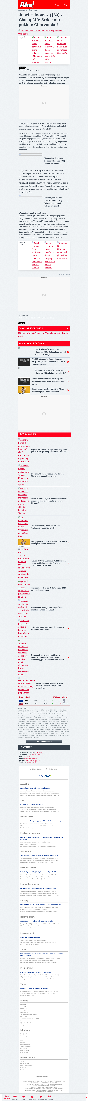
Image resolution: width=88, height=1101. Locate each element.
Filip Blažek (49, 714)
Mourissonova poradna (27, 972)
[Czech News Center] (48, 776)
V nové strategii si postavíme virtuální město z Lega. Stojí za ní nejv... (38, 876)
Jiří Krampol (21, 721)
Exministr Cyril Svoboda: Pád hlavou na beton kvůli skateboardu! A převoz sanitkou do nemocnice (48, 563)
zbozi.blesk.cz (24, 1012)
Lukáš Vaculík (51, 725)
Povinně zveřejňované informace (44, 1091)
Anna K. (32, 710)
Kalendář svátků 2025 (37, 788)
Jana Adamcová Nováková (26, 720)
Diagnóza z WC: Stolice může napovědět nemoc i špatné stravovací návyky (40, 958)
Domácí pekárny (41, 904)
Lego (21, 1040)
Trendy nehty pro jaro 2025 (38, 821)
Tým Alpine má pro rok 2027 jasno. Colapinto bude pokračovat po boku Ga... (40, 858)
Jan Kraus (65, 718)
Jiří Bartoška (64, 720)
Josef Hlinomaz (24, 318)
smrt (38, 318)
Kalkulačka (64, 704)
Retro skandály (49, 1099)
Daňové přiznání (25, 888)
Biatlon (33, 804)
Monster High (23, 1036)
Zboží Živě (23, 1006)
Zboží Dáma (23, 1010)
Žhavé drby (15, 1099)
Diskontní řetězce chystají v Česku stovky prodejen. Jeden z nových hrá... (39, 895)
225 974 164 (36, 754)
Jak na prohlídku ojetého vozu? (28, 1014)
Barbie (22, 1038)
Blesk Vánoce (24, 788)
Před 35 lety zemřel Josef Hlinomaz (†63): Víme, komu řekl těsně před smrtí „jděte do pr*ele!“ (48, 362)
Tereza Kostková (33, 733)
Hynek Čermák (57, 716)
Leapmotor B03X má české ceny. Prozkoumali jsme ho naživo (36, 862)
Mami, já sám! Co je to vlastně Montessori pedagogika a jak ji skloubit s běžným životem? (49, 501)
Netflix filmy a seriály (46, 921)
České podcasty (24, 1063)
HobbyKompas (24, 1016)
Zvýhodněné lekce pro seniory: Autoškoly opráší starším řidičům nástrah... (39, 793)
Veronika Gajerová (30, 735)
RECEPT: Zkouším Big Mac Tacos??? (30, 944)
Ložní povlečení (24, 1050)
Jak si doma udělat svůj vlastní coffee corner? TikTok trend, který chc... (39, 942)
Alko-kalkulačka (25, 855)
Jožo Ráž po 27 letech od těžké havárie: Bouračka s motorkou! (48, 628)
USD (26, 704)
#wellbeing (31, 937)
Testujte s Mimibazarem (26, 1034)
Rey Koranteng (63, 729)
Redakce (45, 1077)
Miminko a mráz (48, 837)
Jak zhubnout (24, 821)
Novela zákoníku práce (39, 888)
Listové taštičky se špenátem (28, 844)
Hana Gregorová (23, 716)
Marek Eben (21, 727)
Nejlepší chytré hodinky (27, 872)
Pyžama (22, 1042)
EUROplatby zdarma (60, 697)
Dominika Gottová (61, 712)
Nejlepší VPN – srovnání (55, 872)
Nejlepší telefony (41, 872)
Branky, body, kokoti (34, 988)
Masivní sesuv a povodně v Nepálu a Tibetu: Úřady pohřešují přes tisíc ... (39, 795)
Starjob (22, 1061)
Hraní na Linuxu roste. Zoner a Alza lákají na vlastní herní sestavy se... (38, 879)
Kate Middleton (22, 723)
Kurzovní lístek (25, 697)
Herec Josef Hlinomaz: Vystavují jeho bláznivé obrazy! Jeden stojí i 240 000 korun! (48, 381)
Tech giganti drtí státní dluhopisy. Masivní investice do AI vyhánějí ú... (38, 891)
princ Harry (37, 737)
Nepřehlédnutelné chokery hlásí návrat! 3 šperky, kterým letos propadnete (49, 685)
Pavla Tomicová (45, 729)
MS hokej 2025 (25, 804)
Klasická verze (37, 769)
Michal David (49, 727)
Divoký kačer (35, 921)
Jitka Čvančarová (42, 721)
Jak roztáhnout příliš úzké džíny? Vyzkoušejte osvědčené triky (45, 527)
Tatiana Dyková (22, 733)
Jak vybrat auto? (24, 1025)
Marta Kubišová (31, 727)
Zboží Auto (23, 1020)
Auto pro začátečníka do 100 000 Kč (29, 1018)
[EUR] (21, 701)
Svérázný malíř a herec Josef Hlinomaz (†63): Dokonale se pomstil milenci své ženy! (54, 202)
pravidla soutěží (31, 762)
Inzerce (38, 1077)
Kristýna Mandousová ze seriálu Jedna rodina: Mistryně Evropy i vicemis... (39, 991)
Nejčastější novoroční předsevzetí (31, 837)
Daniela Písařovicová (49, 712)
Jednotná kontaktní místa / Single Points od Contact (49, 1090)
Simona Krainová (42, 731)
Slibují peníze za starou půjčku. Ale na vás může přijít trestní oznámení (48, 390)
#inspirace (23, 937)
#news (38, 937)
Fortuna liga (45, 988)
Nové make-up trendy (54, 821)
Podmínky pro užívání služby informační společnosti (43, 1087)
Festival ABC (47, 972)
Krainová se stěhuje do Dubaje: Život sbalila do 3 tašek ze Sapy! (47, 609)
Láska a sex (41, 1099)
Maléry (23, 1099)
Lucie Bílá (60, 723)
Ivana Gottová (30, 718)
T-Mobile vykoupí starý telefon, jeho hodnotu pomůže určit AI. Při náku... (39, 874)
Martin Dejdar (41, 727)
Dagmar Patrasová (36, 712)
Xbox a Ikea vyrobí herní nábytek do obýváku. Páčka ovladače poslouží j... (39, 975)
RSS (50, 1077)
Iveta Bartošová (39, 718)
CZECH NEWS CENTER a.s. (44, 1081)
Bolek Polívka (58, 710)
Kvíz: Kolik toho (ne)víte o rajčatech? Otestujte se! (33, 909)
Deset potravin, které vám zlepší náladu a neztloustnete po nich (36, 960)
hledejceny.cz (23, 1004)
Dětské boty (23, 1048)
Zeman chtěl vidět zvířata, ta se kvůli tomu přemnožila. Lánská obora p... (39, 791)
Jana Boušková (39, 720)
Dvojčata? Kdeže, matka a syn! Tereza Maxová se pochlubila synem (47, 475)
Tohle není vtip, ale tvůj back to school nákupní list (33, 940)
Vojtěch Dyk (51, 735)
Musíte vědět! (32, 1099)
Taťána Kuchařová (63, 731)
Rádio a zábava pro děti (26, 1065)
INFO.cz (47, 788)
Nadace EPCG (51, 888)
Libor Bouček (43, 723)
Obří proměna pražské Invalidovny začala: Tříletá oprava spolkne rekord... (39, 825)
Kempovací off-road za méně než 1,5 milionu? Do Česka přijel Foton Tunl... (39, 860)
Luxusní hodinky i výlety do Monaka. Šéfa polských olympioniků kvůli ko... (39, 807)
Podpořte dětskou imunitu (28, 954)
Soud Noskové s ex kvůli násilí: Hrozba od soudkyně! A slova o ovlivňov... (39, 823)
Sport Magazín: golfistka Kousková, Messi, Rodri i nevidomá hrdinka (38, 809)
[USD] (21, 704)
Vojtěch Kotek (60, 735)
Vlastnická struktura (29, 1090)
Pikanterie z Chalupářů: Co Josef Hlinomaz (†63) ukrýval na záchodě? (54, 161)
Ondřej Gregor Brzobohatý (32, 729)
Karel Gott (59, 721)
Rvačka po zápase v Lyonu (27, 995)
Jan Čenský (57, 718)
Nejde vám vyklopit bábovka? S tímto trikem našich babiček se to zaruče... (39, 907)
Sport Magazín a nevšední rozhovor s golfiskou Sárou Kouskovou (37, 993)
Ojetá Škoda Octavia (25, 1022)
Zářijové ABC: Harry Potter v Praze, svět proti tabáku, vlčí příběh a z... (38, 977)
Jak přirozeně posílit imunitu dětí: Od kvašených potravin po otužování (38, 846)
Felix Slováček (41, 714)
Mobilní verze (52, 769)
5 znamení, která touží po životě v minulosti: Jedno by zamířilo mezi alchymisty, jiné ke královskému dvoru (47, 657)
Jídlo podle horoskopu (54, 904)
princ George (29, 737)
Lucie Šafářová (29, 725)
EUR (26, 700)
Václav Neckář (54, 733)
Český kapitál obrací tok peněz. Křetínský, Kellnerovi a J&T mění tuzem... (39, 893)
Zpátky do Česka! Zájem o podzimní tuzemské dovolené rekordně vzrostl (39, 924)
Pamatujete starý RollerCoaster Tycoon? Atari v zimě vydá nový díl (37, 979)
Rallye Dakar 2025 (37, 855)
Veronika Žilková (42, 735)
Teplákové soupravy (25, 1046)
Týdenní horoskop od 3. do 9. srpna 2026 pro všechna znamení (48, 589)
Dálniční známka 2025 (51, 855)
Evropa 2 (22, 1069)
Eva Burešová (22, 714)
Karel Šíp (65, 721)
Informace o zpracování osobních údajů (35, 1088)
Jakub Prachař (49, 718)
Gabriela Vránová (48, 318)
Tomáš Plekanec (44, 733)
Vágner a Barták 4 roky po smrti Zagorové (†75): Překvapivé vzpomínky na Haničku (49, 451)
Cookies (48, 1088)
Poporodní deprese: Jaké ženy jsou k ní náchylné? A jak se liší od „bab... (39, 962)
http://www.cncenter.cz (32, 760)
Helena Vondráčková (45, 716)
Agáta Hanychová (23, 710)
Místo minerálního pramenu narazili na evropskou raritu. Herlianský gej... (39, 926)
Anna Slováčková (40, 710)
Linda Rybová (52, 723)
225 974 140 (38, 753)
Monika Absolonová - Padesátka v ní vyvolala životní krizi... (35, 842)
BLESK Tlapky (25, 921)
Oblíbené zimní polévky (27, 904)
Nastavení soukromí (57, 1088)
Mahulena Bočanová (62, 725)
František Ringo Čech (60, 714)
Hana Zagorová (33, 716)
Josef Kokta (51, 721)
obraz (33, 318)
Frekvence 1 (23, 1067)
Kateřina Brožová (33, 723)
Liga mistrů (39, 804)
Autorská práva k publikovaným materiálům (44, 1085)
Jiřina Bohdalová (31, 721)
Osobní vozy (23, 1008)
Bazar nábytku (24, 1052)
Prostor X (23, 988)
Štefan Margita (52, 731)
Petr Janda (55, 729)
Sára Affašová (22, 731)
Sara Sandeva (32, 731)
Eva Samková (31, 714)
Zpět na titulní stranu (44, 741)
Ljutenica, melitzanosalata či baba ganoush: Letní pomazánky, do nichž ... (39, 911)
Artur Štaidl (49, 710)
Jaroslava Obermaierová (52, 720)
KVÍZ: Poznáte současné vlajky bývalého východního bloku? (36, 928)
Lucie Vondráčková (40, 725)
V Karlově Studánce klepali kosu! (28, 827)
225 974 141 (27, 756)
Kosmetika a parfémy (25, 1044)
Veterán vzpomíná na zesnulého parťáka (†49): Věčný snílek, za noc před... (40, 811)
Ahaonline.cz (22, 10)
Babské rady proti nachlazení (46, 954)
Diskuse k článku (30, 328)
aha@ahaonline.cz (30, 758)
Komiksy (39, 972)
